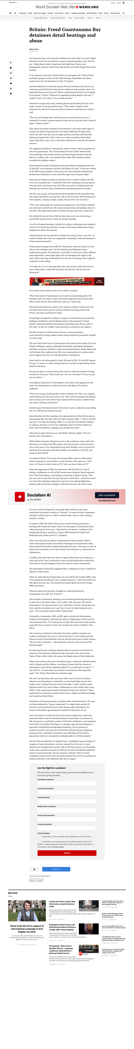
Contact (113, 3)
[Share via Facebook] (10, 62)
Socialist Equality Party (58, 18)
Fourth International (40, 18)
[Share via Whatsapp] (10, 72)
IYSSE (70, 18)
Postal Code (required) (46, 815)
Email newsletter (44, 833)
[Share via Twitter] (10, 67)
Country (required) (44, 824)
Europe (40, 880)
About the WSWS (79, 18)
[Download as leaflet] (10, 88)
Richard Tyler (33, 49)
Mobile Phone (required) (46, 806)
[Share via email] (10, 83)
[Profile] (123, 3)
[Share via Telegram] (10, 78)
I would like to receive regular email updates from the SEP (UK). (66, 837)
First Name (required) (45, 779)
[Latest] (15, 14)
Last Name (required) (45, 788)
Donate (98, 18)
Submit (67, 853)
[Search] (123, 14)
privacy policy (58, 847)
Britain (32, 880)
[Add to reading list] (10, 93)
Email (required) (43, 797)
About (119, 3)
